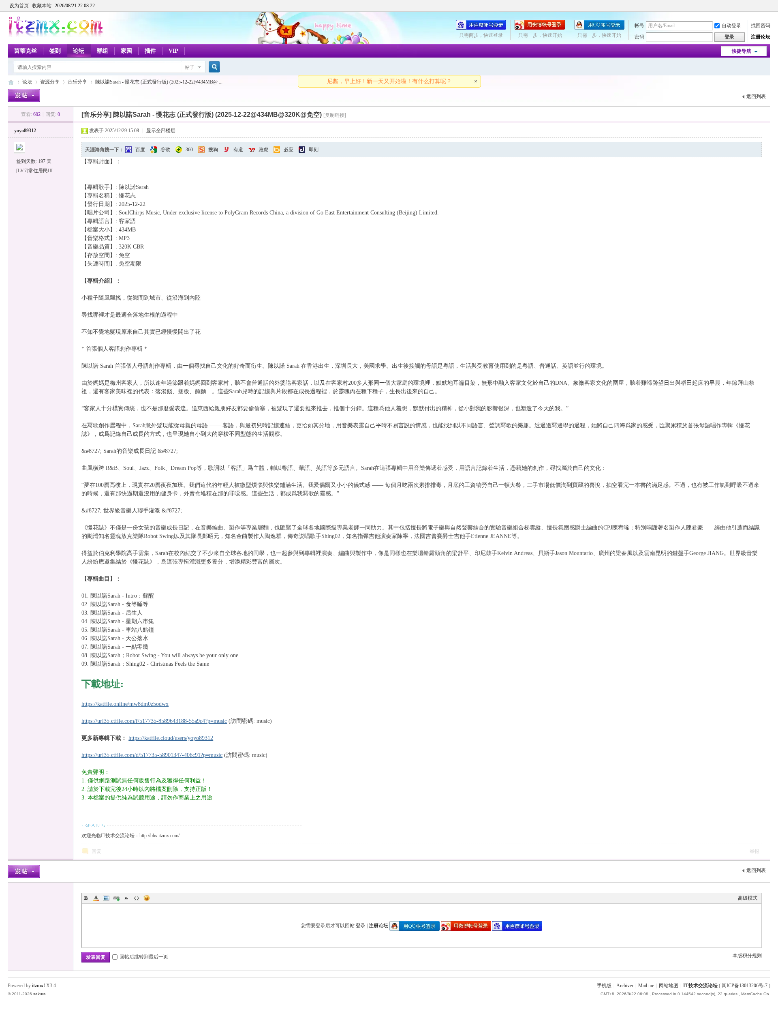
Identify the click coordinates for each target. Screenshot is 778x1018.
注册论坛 (760, 37)
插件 (150, 51)
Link (116, 898)
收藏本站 (41, 6)
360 (189, 149)
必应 (288, 149)
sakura (39, 994)
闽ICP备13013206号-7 (744, 985)
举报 (754, 851)
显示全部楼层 (160, 130)
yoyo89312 (25, 130)
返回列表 (756, 96)
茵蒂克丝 (25, 51)
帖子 (189, 67)
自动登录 (731, 25)
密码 (639, 37)
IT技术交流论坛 (700, 985)
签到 (55, 51)
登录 (360, 925)
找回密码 (760, 25)
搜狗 (213, 149)
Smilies (147, 898)
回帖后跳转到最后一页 (144, 957)
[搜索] (213, 67)
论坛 (78, 51)
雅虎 (263, 149)
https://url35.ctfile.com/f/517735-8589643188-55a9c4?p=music (154, 721)
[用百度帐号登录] (481, 28)
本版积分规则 (747, 955)
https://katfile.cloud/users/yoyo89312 (170, 738)
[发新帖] (24, 95)
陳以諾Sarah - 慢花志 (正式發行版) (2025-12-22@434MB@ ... (158, 82)
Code (137, 898)
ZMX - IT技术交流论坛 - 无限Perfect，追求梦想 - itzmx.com (11, 82)
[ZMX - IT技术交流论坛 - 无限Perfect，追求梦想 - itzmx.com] (56, 35)
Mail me (646, 985)
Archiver (624, 985)
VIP (173, 51)
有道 (238, 149)
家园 (126, 51)
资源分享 (50, 82)
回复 (96, 851)
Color (96, 898)
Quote (126, 898)
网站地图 (668, 985)
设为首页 (19, 6)
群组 (102, 51)
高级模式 (747, 898)
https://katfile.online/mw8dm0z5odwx (125, 704)
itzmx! (38, 985)
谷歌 (165, 149)
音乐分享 (77, 82)
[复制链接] (334, 115)
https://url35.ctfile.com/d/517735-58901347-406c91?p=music (151, 755)
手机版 (604, 985)
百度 (140, 149)
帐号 (639, 25)
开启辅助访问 (768, 5)
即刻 (313, 149)
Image (106, 898)
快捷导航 (741, 51)
